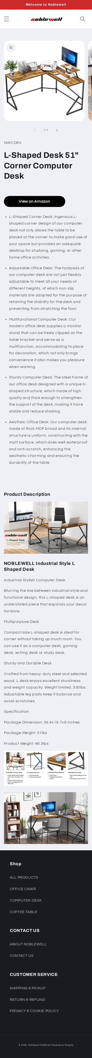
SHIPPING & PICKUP (28, 988)
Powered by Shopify (62, 1045)
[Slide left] (34, 130)
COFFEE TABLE (23, 912)
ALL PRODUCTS (24, 877)
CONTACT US (21, 956)
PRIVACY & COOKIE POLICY (34, 1011)
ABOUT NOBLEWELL (28, 944)
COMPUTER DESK (26, 900)
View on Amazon (34, 201)
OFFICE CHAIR (23, 889)
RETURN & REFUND (27, 1000)
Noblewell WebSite (39, 1045)
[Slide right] (57, 130)
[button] (6, 18)
